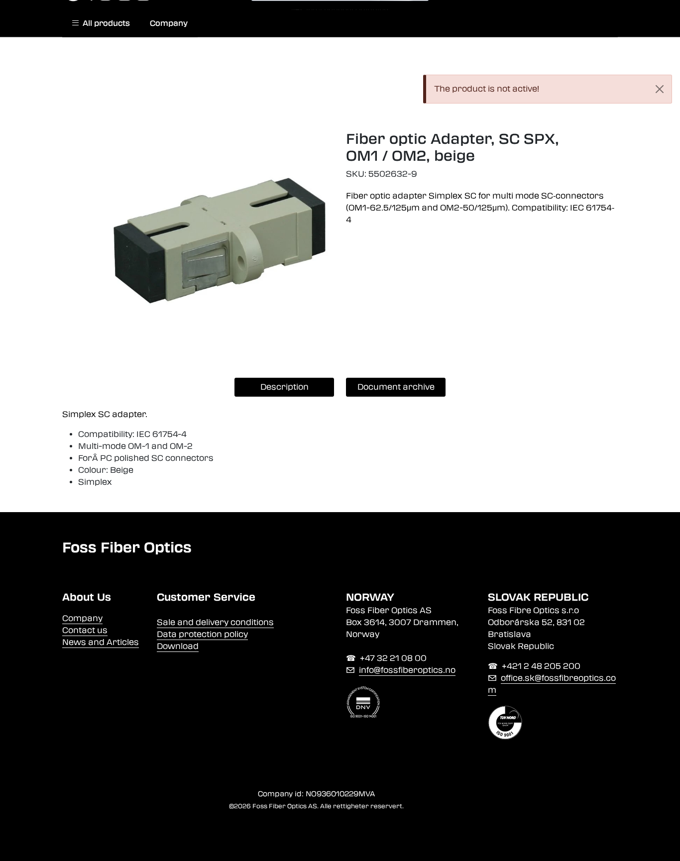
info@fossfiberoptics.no (407, 670)
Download (178, 646)
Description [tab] (284, 387)
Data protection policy (202, 634)
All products (104, 23)
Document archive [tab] (396, 387)
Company (169, 23)
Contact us (85, 630)
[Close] (660, 89)
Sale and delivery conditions (215, 622)
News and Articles (100, 642)
